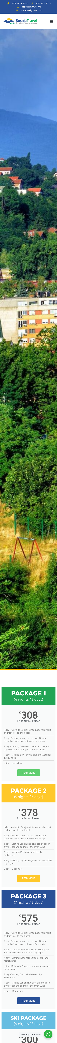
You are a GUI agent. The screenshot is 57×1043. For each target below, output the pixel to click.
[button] (51, 21)
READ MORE (28, 772)
